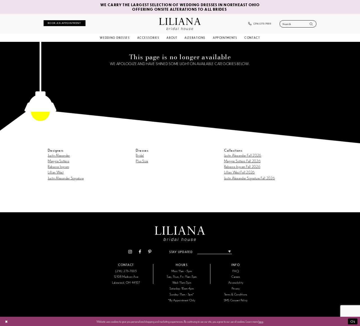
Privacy (236, 288)
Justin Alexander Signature (66, 177)
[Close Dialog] (6, 321)
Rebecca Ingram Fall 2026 (242, 166)
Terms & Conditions (235, 294)
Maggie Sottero (58, 160)
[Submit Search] (311, 24)
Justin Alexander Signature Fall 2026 (249, 177)
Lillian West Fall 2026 (239, 172)
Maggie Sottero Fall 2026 (242, 160)
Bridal (140, 155)
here (260, 321)
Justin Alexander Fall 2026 (242, 155)
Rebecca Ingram (58, 166)
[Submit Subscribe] (229, 252)
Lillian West (56, 172)
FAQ (236, 271)
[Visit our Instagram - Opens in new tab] (130, 252)
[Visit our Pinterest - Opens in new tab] (149, 252)
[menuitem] (65, 23)
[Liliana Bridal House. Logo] (180, 23)
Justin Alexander (59, 155)
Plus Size (142, 160)
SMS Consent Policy (236, 300)
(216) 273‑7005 (126, 271)
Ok (352, 321)
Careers (235, 276)
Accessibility (236, 282)
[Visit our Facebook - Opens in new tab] (140, 252)
